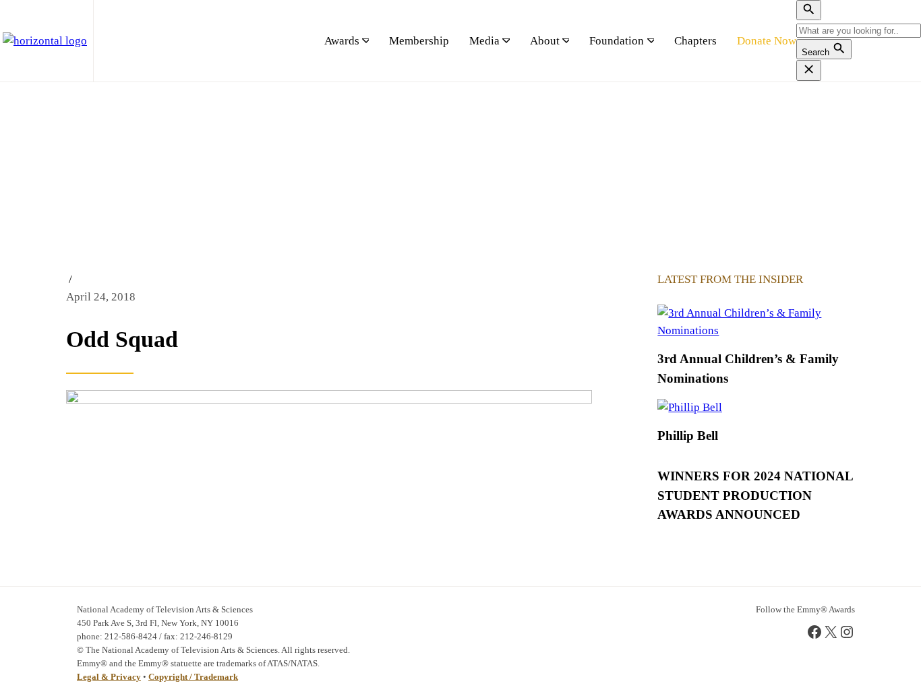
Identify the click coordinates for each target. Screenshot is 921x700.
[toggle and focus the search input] (808, 10)
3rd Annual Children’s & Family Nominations (748, 368)
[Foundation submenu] (650, 41)
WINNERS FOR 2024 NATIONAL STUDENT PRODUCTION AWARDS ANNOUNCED (755, 495)
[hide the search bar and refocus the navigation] (808, 70)
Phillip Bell (687, 435)
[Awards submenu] (365, 41)
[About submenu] (565, 41)
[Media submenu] (505, 41)
